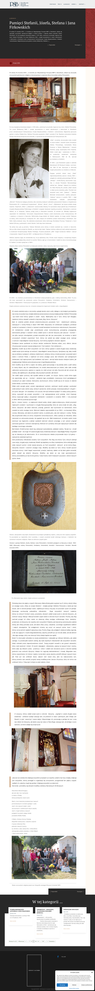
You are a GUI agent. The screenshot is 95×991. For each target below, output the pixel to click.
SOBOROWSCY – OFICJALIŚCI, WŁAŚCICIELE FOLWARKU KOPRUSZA (45, 911)
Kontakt (81, 4)
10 (35, 941)
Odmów (74, 985)
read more (13, 921)
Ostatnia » (52, 941)
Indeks (74, 4)
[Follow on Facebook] (58, 957)
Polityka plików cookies (74, 988)
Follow (64, 956)
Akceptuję (62, 985)
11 (38, 941)
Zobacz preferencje (86, 985)
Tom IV (60, 4)
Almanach (67, 4)
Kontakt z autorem (34, 970)
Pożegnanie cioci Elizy (71, 909)
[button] (92, 972)
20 (43, 941)
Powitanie (53, 4)
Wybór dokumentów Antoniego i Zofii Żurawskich (20, 910)
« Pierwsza (21, 941)
